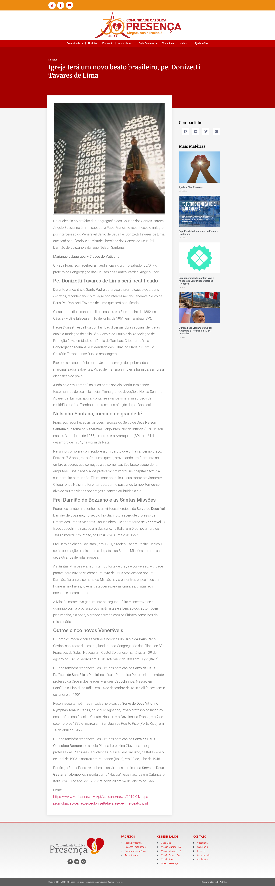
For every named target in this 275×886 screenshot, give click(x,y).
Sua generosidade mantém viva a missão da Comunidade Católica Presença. (196, 281)
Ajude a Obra (201, 43)
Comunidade (73, 43)
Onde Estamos (146, 43)
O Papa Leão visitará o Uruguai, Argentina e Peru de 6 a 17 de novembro (195, 330)
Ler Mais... (183, 191)
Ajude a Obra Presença (191, 187)
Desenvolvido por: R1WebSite (214, 882)
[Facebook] (70, 861)
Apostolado (124, 43)
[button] (185, 131)
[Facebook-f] (60, 5)
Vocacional (168, 43)
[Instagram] (52, 5)
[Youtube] (69, 5)
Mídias (183, 43)
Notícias (92, 43)
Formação (107, 43)
